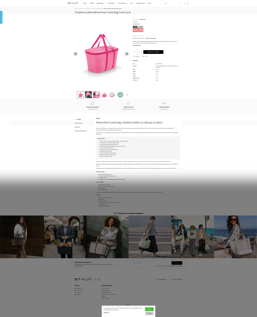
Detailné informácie (137, 45)
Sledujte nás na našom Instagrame (130, 213)
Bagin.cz (128, 304)
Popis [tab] (79, 119)
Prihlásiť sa (177, 263)
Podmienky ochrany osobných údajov (109, 294)
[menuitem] (85, 3)
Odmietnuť (149, 313)
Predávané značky (105, 298)
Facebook (96, 279)
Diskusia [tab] (77, 127)
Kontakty (103, 296)
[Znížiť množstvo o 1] (134, 52)
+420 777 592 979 (177, 279)
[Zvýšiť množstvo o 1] (141, 52)
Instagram (99, 279)
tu (118, 310)
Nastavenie (106, 312)
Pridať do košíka (153, 52)
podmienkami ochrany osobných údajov (174, 266)
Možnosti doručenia (152, 38)
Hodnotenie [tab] (78, 123)
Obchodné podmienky (106, 292)
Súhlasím (149, 309)
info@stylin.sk (162, 279)
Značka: (136, 24)
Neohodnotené (142, 19)
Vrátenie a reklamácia (106, 290)
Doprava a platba (105, 288)
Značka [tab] (80, 131)
